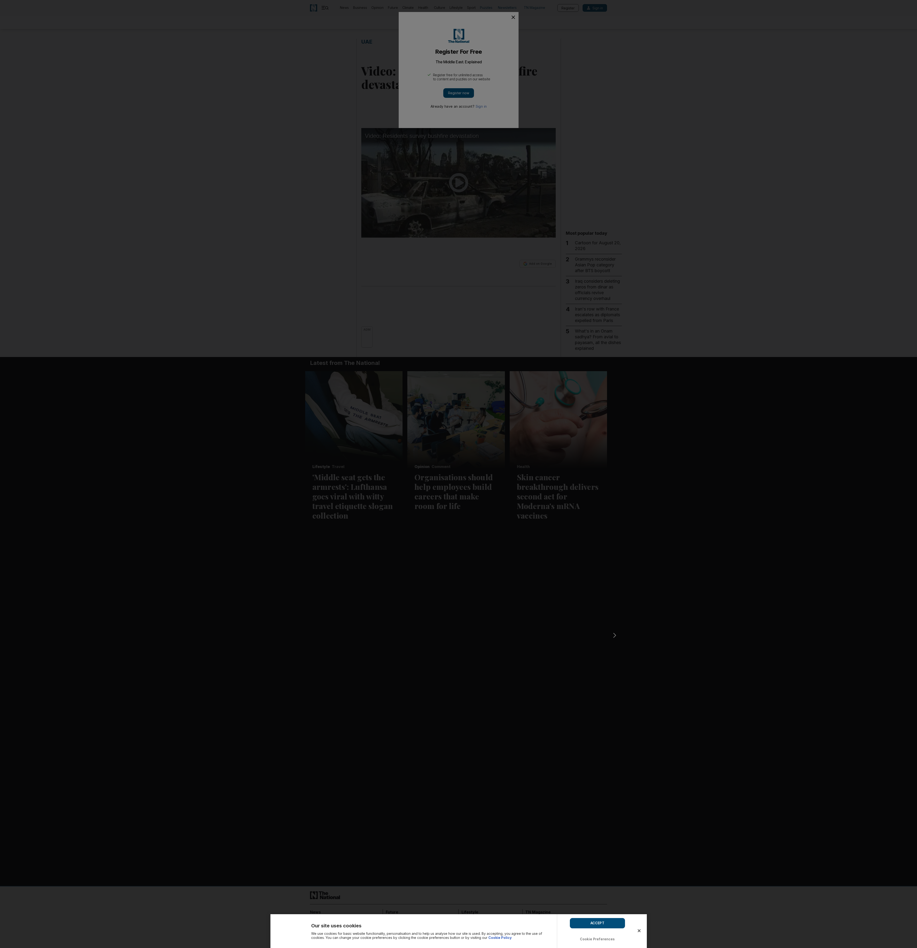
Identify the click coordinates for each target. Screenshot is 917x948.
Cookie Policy (500, 938)
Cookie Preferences (597, 939)
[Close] (639, 930)
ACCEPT (597, 923)
